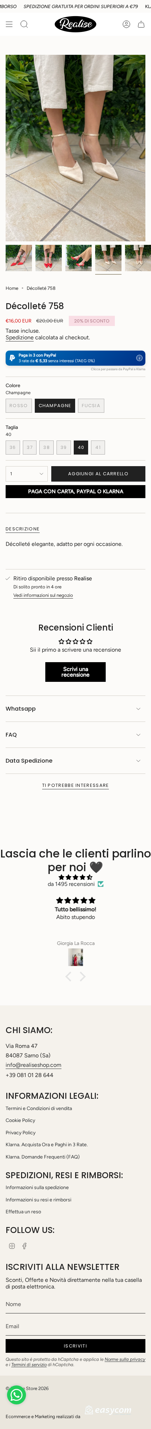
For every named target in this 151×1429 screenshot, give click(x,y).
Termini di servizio (29, 1364)
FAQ (11, 735)
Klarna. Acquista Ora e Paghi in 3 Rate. (47, 1145)
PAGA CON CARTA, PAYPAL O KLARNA (75, 491)
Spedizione (20, 337)
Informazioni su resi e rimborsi (38, 1200)
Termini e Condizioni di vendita (39, 1108)
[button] (75, 358)
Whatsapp (21, 709)
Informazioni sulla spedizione (37, 1187)
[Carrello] (141, 24)
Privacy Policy (20, 1133)
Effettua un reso (23, 1212)
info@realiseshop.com (33, 1065)
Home (12, 288)
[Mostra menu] (9, 24)
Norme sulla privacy (125, 1359)
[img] (75, 877)
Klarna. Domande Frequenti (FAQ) (43, 1157)
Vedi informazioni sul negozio (43, 595)
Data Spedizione (29, 761)
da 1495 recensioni (71, 884)
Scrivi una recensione (75, 672)
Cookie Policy (20, 1120)
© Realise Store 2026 (27, 1388)
